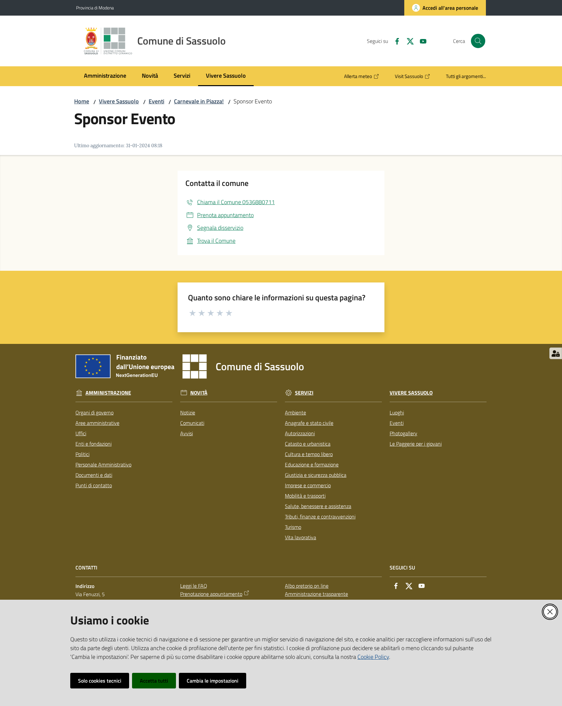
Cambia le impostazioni (212, 681)
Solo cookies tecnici (99, 681)
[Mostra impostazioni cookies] (555, 353)
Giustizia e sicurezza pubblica (315, 475)
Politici (82, 454)
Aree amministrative (97, 423)
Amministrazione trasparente (316, 594)
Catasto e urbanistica (307, 444)
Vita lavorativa (300, 537)
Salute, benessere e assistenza (318, 506)
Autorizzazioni (300, 433)
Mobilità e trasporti (305, 496)
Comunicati (192, 423)
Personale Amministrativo (103, 464)
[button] (478, 41)
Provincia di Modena (95, 7)
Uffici (80, 433)
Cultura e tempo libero (309, 454)
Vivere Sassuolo (119, 101)
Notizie (187, 412)
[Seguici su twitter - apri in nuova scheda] (407, 41)
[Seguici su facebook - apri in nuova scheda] (394, 41)
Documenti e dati (93, 475)
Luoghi (397, 412)
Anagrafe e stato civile (309, 423)
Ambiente (295, 412)
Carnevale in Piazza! (199, 101)
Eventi (156, 101)
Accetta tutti (154, 681)
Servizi (304, 393)
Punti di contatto (93, 485)
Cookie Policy (373, 656)
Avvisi (186, 433)
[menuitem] (105, 76)
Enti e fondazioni (93, 444)
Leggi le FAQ (193, 586)
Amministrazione (108, 393)
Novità (198, 393)
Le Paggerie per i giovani (416, 444)
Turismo (293, 527)
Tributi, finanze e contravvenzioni (320, 516)
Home (81, 101)
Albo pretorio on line (306, 586)
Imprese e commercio (308, 485)
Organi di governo (94, 412)
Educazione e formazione (312, 464)
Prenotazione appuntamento (211, 594)
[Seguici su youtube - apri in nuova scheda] (420, 41)
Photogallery (403, 433)
